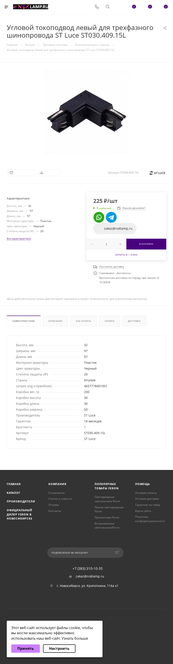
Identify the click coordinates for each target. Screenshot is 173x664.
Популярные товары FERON (107, 486)
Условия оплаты (146, 493)
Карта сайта (143, 511)
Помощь (142, 484)
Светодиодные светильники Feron (107, 499)
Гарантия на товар (147, 505)
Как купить (83, 321)
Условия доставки (147, 499)
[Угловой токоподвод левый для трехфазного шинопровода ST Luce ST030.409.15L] (86, 111)
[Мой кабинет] (118, 7)
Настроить (59, 648)
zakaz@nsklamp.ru (90, 576)
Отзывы (53, 505)
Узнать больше (74, 638)
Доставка (134, 321)
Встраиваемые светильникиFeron (107, 526)
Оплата (109, 321)
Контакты (54, 511)
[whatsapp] (99, 217)
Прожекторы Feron (107, 517)
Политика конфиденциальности (150, 519)
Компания (57, 484)
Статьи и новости (60, 499)
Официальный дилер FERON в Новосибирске (19, 514)
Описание (55, 321)
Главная (14, 484)
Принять (25, 648)
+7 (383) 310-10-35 (88, 568)
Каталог (13, 493)
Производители (21, 501)
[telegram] (111, 217)
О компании (56, 493)
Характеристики (23, 321)
